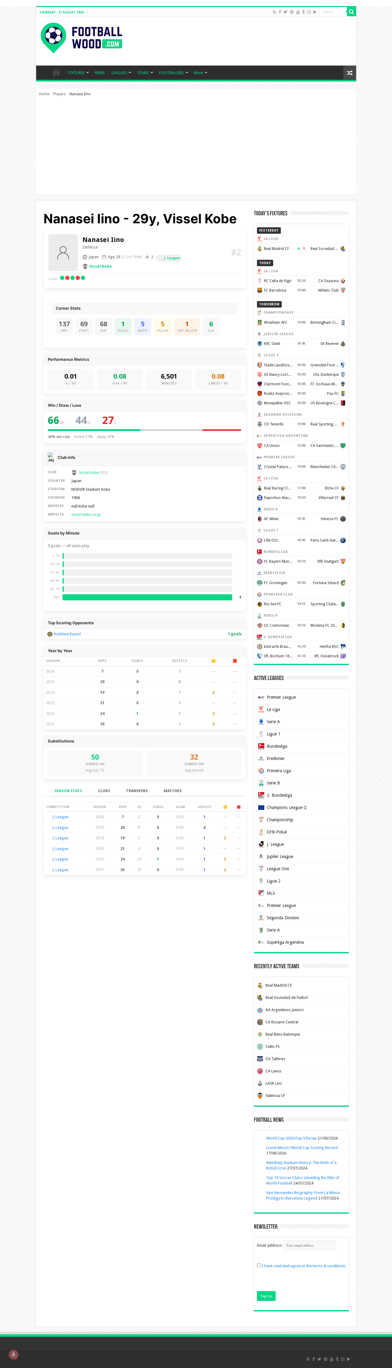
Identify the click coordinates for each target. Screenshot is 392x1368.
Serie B (273, 782)
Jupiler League (280, 856)
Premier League (281, 697)
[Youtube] (298, 12)
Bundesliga (277, 746)
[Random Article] (349, 73)
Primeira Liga (279, 770)
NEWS (100, 72)
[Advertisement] (196, 148)
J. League (172, 258)
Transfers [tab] (137, 790)
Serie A (273, 721)
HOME (56, 72)
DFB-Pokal (277, 831)
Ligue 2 (274, 881)
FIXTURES (76, 72)
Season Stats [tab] (68, 790)
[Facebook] (280, 12)
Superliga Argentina (285, 942)
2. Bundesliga (279, 795)
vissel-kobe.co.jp (86, 514)
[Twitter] (285, 12)
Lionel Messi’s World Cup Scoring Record (301, 1147)
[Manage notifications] (13, 1354)
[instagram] (309, 12)
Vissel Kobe (100, 266)
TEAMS (143, 72)
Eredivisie (275, 758)
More (198, 72)
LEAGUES (119, 72)
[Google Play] (315, 12)
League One (278, 868)
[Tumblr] (303, 12)
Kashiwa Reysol (67, 634)
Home (44, 94)
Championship (280, 819)
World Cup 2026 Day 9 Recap (291, 1138)
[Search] (351, 11)
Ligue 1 (274, 733)
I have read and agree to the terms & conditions (304, 1266)
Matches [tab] (173, 790)
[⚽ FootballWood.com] (81, 36)
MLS (271, 893)
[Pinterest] (291, 12)
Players (59, 94)
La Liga (273, 709)
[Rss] (274, 12)
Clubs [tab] (104, 790)
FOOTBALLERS (171, 72)
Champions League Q (287, 807)
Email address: (270, 1245)
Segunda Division (283, 917)
